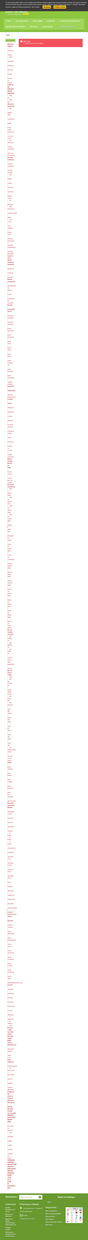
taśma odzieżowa (10, 952)
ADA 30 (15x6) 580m (9, 518)
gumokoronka (11, 801)
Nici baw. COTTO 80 (9, 682)
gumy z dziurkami (10, 787)
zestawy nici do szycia (10, 758)
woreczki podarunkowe (11, 396)
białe (10, 57)
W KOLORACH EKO (11, 1186)
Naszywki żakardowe (10, 804)
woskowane (11, 1006)
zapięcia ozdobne (10, 383)
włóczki (9, 668)
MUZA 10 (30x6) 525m (9, 593)
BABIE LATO (9, 1176)
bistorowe (10, 1002)
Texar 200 (9, 744)
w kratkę (9, 834)
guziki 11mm (9, 342)
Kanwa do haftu (9, 465)
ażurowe (10, 831)
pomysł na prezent (9, 80)
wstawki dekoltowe (10, 1088)
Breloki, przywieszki (11, 280)
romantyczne (11, 848)
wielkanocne (11, 899)
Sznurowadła (11, 1113)
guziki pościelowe (10, 377)
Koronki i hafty (10, 1029)
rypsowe (10, 822)
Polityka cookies (59, 7)
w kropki (9, 838)
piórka (9, 217)
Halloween (10, 891)
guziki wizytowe (10, 370)
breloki (9, 294)
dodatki (9, 74)
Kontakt (51, 21)
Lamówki (10, 1032)
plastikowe (10, 268)
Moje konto (51, 1207)
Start (8, 21)
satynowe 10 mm (10, 864)
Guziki (9, 311)
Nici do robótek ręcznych (10, 632)
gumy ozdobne (10, 768)
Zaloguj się (47, 26)
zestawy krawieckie (10, 148)
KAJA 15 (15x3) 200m (9, 548)
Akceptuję (46, 7)
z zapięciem (10, 1018)
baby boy (9, 101)
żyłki (10, 1025)
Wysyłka (34, 26)
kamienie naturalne (10, 426)
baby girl (9, 96)
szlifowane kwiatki (10, 432)
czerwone (10, 50)
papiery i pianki (9, 197)
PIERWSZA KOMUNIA (11, 1161)
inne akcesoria (10, 141)
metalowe (10, 273)
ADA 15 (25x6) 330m (9, 509)
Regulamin (37, 21)
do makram (9, 1022)
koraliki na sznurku (9, 448)
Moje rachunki (50, 1216)
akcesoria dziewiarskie (11, 154)
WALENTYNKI (11, 1164)
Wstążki (10, 807)
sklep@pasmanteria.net (27, 1218)
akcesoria (10, 442)
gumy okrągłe (9, 781)
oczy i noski (9, 220)
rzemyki (9, 1010)
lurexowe (10, 998)
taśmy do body (9, 964)
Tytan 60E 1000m (9, 711)
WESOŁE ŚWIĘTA (10, 45)
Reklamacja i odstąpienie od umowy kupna (10, 1234)
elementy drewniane (10, 253)
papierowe (10, 903)
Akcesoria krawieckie (10, 105)
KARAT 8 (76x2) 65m (9, 528)
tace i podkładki (10, 1134)
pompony (10, 204)
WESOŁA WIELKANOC (11, 1168)
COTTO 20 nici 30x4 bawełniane (10, 661)
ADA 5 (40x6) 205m (9, 492)
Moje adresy (50, 1219)
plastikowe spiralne (10, 1050)
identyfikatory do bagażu (11, 288)
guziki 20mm (9, 355)
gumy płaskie (9, 774)
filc (10, 200)
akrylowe (10, 420)
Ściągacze (10, 1092)
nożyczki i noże (10, 137)
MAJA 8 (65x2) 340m (9, 574)
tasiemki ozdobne (10, 926)
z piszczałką (10, 1073)
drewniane (10, 407)
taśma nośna (9, 945)
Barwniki (10, 1109)
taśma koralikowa (10, 971)
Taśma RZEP (9, 1039)
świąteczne (10, 895)
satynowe (10, 989)
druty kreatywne (10, 208)
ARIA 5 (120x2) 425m (9, 583)
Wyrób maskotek (10, 261)
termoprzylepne (11, 1066)
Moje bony (49, 1225)
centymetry (10, 119)
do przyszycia (10, 1069)
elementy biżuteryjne (10, 240)
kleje (10, 174)
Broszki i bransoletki (11, 307)
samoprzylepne (11, 213)
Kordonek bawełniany (11, 486)
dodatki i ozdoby (9, 181)
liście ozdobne (10, 227)
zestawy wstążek (10, 171)
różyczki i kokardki (10, 1081)
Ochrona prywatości (70, 21)
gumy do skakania (10, 795)
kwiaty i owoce (9, 233)
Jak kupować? (22, 21)
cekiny (9, 437)
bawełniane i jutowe (10, 813)
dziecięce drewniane (10, 323)
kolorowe (10, 70)
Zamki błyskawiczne (11, 1044)
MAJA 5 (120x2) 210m (9, 566)
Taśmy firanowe (10, 1035)
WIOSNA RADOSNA (10, 1172)
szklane (9, 416)
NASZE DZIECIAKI (10, 92)
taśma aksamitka (10, 958)
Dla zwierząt (10, 1095)
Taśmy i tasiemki (10, 919)
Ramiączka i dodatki (11, 1105)
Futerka (9, 1111)
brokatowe (10, 65)
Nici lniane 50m (9, 698)
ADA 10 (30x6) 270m (9, 501)
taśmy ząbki (9, 977)
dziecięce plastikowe (10, 317)
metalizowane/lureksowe (11, 983)
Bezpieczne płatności (16, 26)
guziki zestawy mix (10, 363)
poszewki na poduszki (10, 1128)
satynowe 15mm (10, 870)
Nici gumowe (10, 704)
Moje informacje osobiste (54, 1222)
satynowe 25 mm (10, 877)
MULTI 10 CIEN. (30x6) (9, 625)
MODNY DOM (10, 1121)
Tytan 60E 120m (9, 720)
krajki (9, 882)
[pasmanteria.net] (17, 12)
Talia (10, 677)
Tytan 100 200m (9, 737)
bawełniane (10, 993)
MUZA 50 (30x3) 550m (9, 614)
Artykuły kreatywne (10, 158)
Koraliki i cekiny (10, 401)
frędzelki (10, 277)
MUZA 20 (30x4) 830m (9, 603)
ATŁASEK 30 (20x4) (10, 538)
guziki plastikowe (10, 336)
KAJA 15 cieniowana (10, 557)
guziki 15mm (9, 349)
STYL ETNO (9, 1180)
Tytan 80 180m (9, 728)
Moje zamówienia (51, 1211)
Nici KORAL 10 (9, 638)
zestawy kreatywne (10, 165)
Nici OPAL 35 (9, 651)
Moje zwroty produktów (53, 1213)
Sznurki (10, 985)
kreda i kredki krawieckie (10, 130)
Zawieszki (10, 264)
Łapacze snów (10, 257)
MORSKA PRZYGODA (11, 1116)
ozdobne (10, 886)
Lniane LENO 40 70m (9, 692)
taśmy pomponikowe (11, 939)
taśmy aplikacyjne (10, 932)
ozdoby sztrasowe (10, 456)
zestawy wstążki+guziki (11, 913)
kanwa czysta (9, 473)
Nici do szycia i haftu (9, 673)
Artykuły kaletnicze (10, 1099)
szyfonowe (10, 826)
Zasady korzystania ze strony (10, 1209)
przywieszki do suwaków (11, 301)
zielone (9, 55)
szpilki (9, 123)
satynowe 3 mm (10, 858)
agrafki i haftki (9, 114)
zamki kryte (9, 1056)
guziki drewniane (10, 329)
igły (10, 108)
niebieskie (10, 61)
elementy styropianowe (11, 246)
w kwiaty (9, 843)
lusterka (9, 1149)
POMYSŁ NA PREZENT (10, 87)
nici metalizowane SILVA (11, 750)
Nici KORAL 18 (9, 645)
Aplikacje (10, 1062)
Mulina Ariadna (10, 460)
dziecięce (10, 818)
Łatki (9, 1060)
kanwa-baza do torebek (9, 480)
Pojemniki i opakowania (11, 388)
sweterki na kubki (10, 1156)
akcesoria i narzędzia (10, 190)
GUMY (9, 762)
